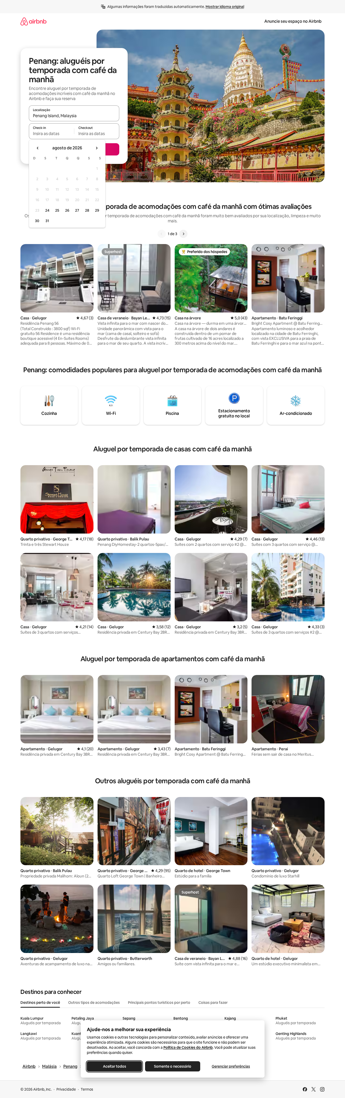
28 (87, 210)
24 (47, 210)
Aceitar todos (114, 1066)
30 (37, 221)
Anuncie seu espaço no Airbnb (293, 21)
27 (77, 210)
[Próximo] (183, 234)
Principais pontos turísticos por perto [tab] (159, 1002)
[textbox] (51, 133)
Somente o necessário (172, 1066)
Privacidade (66, 1089)
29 (97, 210)
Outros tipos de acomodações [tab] (94, 1002)
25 (57, 210)
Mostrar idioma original (225, 6)
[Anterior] (162, 234)
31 (47, 221)
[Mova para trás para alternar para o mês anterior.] (37, 148)
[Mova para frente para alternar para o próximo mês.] (96, 148)
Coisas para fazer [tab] (213, 1002)
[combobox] (74, 116)
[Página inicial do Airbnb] (33, 21)
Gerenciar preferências (231, 1066)
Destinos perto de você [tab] (40, 1002)
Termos (87, 1089)
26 (67, 210)
